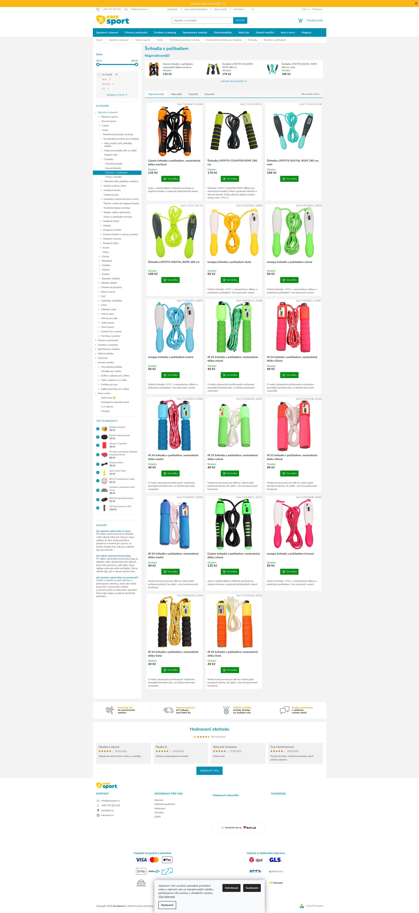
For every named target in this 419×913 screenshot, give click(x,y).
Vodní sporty (107, 322)
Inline (104, 305)
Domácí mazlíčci (106, 362)
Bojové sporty (108, 291)
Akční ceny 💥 (108, 397)
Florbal (105, 256)
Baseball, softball (111, 278)
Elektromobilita (105, 353)
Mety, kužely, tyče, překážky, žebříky (118, 145)
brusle (106, 247)
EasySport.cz (107, 810)
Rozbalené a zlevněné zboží (115, 402)
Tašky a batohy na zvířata (114, 380)
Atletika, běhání (109, 282)
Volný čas (103, 358)
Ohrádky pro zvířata (111, 371)
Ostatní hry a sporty (111, 331)
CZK (304, 9)
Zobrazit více (209, 771)
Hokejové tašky (110, 243)
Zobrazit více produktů (232, 81)
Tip (105, 88)
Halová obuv (107, 313)
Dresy (106, 252)
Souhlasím (252, 888)
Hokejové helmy (111, 221)
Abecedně (209, 94)
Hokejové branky (112, 190)
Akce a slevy (104, 393)
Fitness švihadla (113, 176)
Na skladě (110, 74)
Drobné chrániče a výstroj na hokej (120, 234)
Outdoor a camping (108, 344)
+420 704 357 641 (110, 805)
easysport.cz (107, 815)
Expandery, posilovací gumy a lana (121, 199)
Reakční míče (110, 154)
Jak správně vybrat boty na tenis (113, 531)
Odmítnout (231, 888)
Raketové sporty (109, 116)
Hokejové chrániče (112, 230)
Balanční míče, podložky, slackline (121, 181)
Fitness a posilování (108, 340)
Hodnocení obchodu (209, 729)
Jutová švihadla (113, 168)
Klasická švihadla (113, 163)
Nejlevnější (176, 94)
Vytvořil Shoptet (314, 905)
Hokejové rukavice (112, 238)
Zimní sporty (107, 327)
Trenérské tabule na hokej (117, 207)
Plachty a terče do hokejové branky (121, 203)
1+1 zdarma (107, 406)
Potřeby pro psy (109, 384)
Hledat (240, 20)
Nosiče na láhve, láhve (115, 185)
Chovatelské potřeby (111, 366)
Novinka (108, 84)
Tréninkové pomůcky (111, 287)
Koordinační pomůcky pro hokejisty (121, 138)
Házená (105, 269)
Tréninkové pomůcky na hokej (118, 134)
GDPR (157, 816)
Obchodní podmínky (196, 9)
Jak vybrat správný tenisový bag (113, 556)
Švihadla (108, 159)
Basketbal (107, 260)
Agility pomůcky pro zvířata (115, 389)
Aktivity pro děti (109, 318)
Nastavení (167, 905)
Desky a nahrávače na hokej (118, 216)
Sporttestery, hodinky (109, 349)
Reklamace (220, 9)
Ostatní (105, 274)
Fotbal (105, 125)
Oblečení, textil (108, 309)
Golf (103, 296)
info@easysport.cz (110, 800)
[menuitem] (107, 32)
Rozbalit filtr (115, 95)
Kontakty (239, 9)
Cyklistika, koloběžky (111, 300)
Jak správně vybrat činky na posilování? (117, 577)
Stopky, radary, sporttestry (117, 212)
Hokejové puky (111, 194)
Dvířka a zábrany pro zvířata (115, 375)
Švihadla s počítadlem (116, 172)
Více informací (166, 896)
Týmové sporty (108, 121)
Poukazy (105, 411)
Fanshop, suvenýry (110, 336)
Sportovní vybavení (107, 112)
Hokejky (107, 225)
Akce (106, 79)
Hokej (105, 130)
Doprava (172, 9)
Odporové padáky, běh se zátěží (120, 150)
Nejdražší (193, 94)
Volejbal (106, 265)
